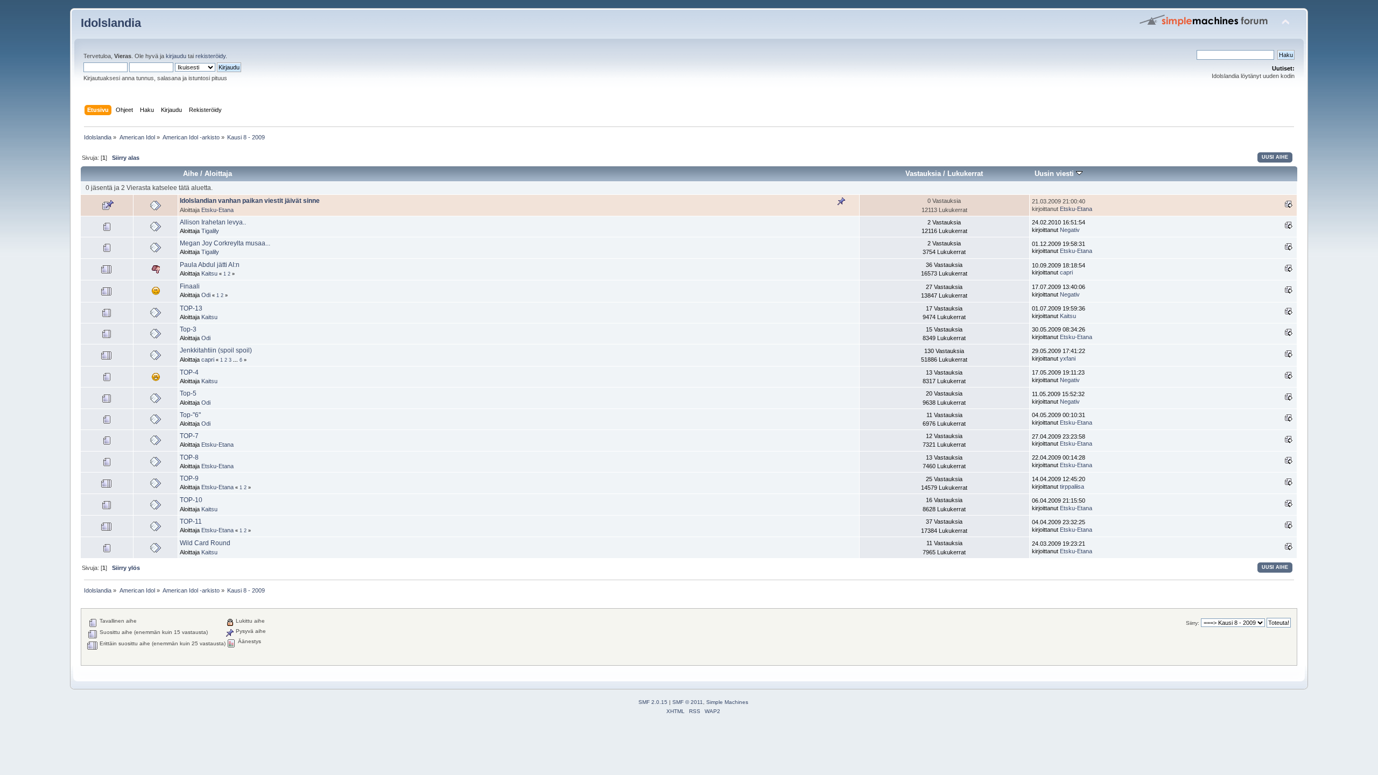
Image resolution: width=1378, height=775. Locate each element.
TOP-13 (191, 308)
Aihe (190, 174)
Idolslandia (111, 23)
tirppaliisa (1072, 486)
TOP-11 (191, 521)
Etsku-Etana (217, 210)
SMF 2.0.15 (652, 702)
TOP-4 (189, 372)
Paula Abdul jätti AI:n (210, 265)
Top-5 (188, 393)
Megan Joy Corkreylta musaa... (225, 243)
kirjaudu (176, 56)
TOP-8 (189, 457)
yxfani (1067, 358)
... (236, 360)
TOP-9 (189, 478)
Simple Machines (727, 702)
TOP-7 (189, 436)
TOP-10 (191, 500)
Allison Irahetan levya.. (213, 222)
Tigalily (210, 231)
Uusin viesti (1055, 174)
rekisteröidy (210, 56)
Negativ (1070, 230)
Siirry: (1192, 623)
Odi (205, 295)
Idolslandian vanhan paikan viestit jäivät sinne (250, 201)
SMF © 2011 (687, 702)
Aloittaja (218, 174)
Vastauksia (923, 174)
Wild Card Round (205, 543)
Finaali (190, 286)
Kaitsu (209, 273)
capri (1066, 272)
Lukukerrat (965, 174)
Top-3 (188, 329)
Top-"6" (190, 415)
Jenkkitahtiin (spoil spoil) (216, 350)
